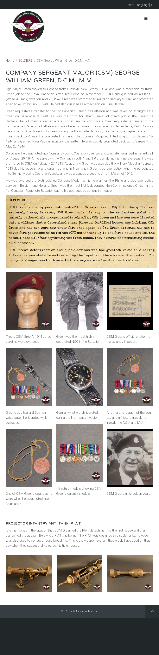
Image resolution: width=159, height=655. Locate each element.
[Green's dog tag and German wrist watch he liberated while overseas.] (29, 377)
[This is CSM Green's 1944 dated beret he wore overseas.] (29, 301)
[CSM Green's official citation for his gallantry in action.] (130, 301)
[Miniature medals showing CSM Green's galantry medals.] (79, 453)
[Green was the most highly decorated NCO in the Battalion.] (79, 301)
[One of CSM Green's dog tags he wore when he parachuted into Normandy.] (29, 458)
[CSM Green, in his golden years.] (130, 458)
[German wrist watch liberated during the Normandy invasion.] (79, 377)
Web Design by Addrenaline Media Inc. (79, 611)
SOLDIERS (25, 60)
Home (10, 60)
